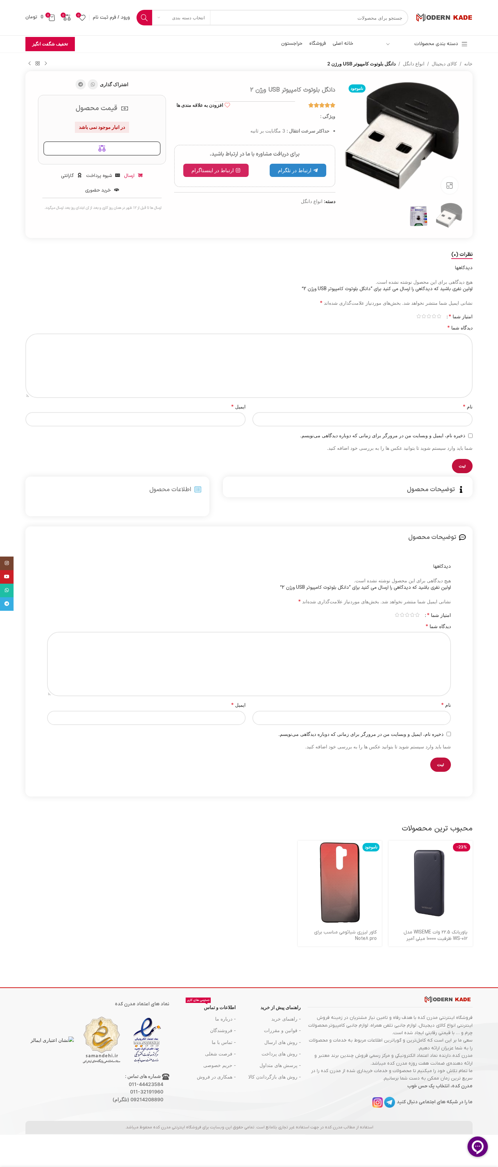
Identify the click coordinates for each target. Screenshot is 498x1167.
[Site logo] (444, 17)
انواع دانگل (413, 63)
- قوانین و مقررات (282, 1030)
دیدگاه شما (460, 327)
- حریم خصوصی (219, 1065)
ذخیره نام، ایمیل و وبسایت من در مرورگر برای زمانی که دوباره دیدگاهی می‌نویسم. (382, 435)
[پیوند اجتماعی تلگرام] (81, 84)
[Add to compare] (102, 148)
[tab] (462, 255)
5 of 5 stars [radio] (418, 316)
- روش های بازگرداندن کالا (274, 1077)
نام (468, 406)
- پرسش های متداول (280, 1065)
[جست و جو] (144, 17)
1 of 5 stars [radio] (438, 316)
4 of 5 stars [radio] (423, 316)
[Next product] (29, 64)
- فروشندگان (223, 1030)
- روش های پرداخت (281, 1054)
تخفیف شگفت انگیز (50, 43)
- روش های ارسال (282, 1042)
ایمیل (238, 406)
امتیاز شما (461, 316)
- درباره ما (225, 1019)
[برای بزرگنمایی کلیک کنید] (449, 185)
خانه (468, 63)
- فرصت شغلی (220, 1054)
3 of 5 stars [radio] (428, 316)
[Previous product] (46, 64)
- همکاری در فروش (216, 1077)
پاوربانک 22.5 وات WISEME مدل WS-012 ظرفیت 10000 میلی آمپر (435, 935)
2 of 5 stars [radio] (433, 316)
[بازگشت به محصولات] (38, 64)
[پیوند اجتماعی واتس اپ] (93, 84)
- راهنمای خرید (286, 1019)
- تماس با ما (224, 1042)
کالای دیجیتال (444, 63)
